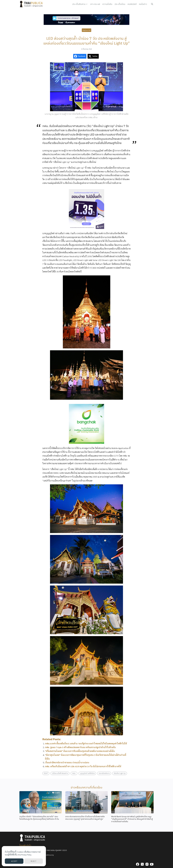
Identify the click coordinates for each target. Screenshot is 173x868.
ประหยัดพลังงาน (104, 773)
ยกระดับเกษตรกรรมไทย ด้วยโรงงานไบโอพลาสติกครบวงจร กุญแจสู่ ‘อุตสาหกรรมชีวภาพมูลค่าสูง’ (85, 817)
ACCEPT (14, 861)
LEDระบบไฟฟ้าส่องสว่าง (60, 773)
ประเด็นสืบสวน (78, 4)
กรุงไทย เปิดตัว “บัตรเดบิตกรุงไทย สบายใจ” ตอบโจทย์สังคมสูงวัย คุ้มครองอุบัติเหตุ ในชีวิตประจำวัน (39, 817)
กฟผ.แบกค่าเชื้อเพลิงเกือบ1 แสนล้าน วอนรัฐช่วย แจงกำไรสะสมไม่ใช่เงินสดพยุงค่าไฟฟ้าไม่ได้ (86, 743)
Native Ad (86, 30)
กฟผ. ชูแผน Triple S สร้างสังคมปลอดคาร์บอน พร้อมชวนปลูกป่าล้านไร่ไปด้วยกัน (80, 747)
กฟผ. (74, 773)
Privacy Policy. (26, 854)
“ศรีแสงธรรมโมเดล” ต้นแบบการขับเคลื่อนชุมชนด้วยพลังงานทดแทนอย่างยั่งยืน (80, 751)
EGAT (46, 773)
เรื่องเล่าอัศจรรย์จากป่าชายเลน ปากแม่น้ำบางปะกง (67, 762)
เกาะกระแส (95, 4)
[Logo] (31, 4)
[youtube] (152, 864)
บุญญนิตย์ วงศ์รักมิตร (87, 773)
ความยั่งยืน (107, 4)
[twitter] (142, 864)
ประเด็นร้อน (120, 4)
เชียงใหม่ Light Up (120, 773)
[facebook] (137, 864)
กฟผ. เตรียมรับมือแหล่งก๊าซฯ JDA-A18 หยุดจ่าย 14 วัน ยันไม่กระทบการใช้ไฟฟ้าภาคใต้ (83, 766)
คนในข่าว (143, 4)
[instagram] (147, 864)
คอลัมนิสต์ (132, 4)
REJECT (33, 861)
